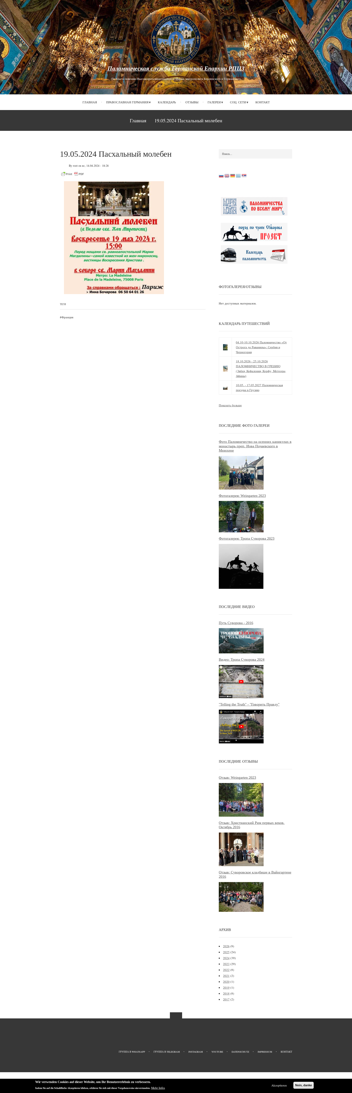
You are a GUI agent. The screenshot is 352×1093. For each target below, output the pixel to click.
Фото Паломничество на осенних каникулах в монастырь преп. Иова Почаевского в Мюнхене (255, 446)
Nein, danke (303, 1085)
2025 (226, 952)
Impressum (265, 1051)
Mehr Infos (158, 1088)
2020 (226, 981)
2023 (226, 964)
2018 (226, 993)
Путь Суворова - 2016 (236, 623)
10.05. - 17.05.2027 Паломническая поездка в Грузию (259, 387)
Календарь (167, 102)
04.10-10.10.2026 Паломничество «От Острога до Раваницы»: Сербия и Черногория (261, 347)
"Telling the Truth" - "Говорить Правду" (249, 704)
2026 (226, 946)
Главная (89, 102)
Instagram (195, 1051)
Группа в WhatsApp (132, 1051)
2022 (226, 970)
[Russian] (221, 176)
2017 (226, 999)
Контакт (262, 102)
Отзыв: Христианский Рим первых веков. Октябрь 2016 (252, 825)
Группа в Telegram (167, 1051)
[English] (226, 176)
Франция (67, 317)
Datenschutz (240, 1051)
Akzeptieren (279, 1085)
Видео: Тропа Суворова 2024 (241, 659)
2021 (226, 976)
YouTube (217, 1051)
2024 (226, 958)
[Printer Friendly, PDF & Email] (72, 174)
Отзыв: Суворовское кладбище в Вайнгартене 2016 (255, 874)
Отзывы (191, 102)
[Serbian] (244, 176)
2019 (226, 987)
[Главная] (176, 39)
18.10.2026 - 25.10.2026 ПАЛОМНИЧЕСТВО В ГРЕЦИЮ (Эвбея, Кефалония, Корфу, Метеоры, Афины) (261, 368)
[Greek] (238, 176)
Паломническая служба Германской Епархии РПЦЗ (176, 68)
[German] (232, 176)
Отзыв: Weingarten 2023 (237, 777)
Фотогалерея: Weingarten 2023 (242, 496)
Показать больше (230, 405)
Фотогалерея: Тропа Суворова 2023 (246, 538)
